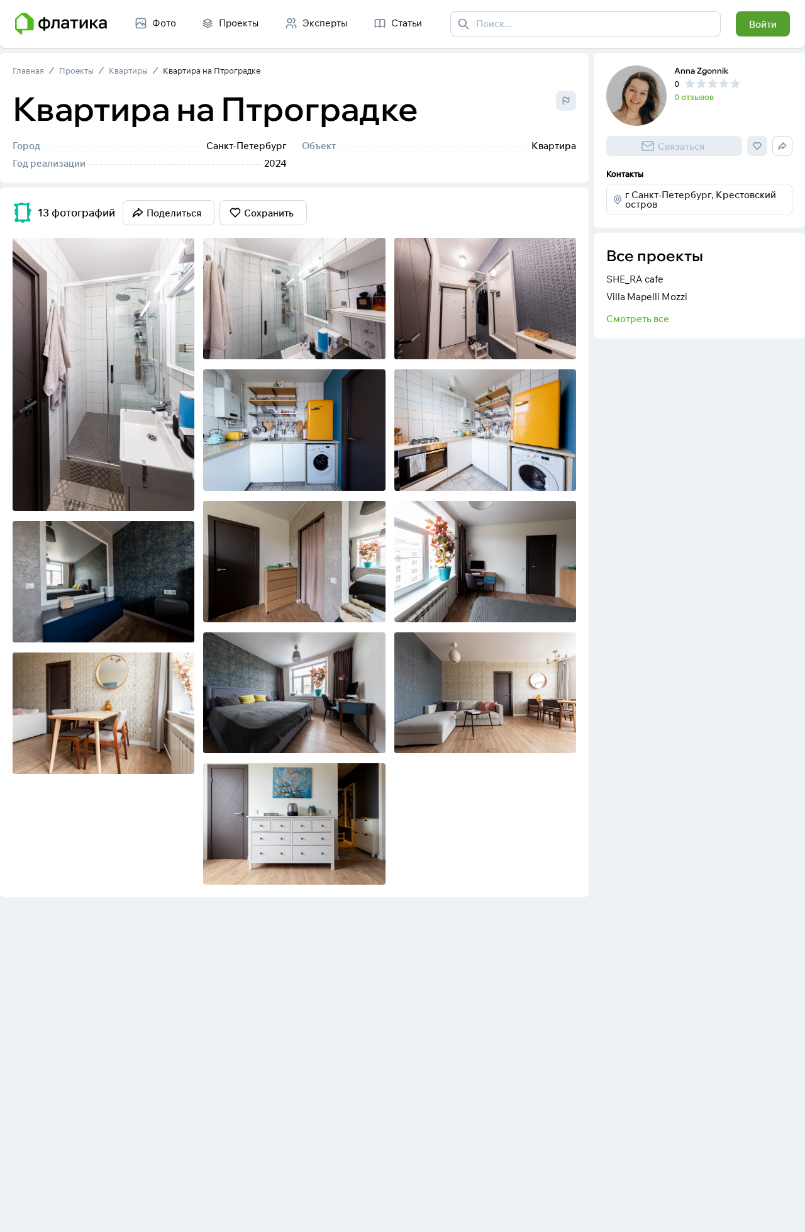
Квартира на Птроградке (211, 70)
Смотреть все (637, 319)
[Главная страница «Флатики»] (61, 23)
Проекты (76, 70)
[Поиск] (463, 23)
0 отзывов (694, 97)
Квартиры (128, 70)
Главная (28, 70)
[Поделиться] (152, 493)
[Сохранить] (177, 493)
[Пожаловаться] (566, 101)
